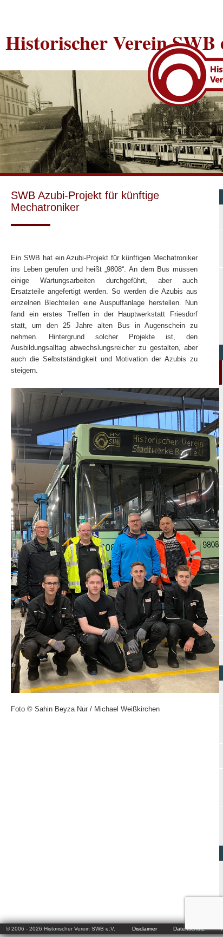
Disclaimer (144, 929)
